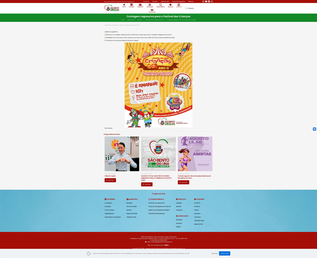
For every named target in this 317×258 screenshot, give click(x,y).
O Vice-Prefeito (109, 210)
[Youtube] (206, 1)
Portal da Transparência (156, 203)
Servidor (178, 206)
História (129, 210)
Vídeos (196, 210)
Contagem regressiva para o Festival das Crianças (181, 20)
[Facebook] (209, 1)
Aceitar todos (225, 253)
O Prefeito (108, 206)
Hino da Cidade (132, 206)
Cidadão (179, 203)
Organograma (109, 213)
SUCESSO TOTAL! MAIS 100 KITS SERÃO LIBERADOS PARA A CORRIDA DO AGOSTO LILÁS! (156, 178)
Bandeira (129, 203)
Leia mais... (215, 253)
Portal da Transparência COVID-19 (160, 206)
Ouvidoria (197, 217)
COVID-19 (197, 203)
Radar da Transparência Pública (159, 210)
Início (122, 20)
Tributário (179, 210)
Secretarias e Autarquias (113, 217)
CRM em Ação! (110, 176)
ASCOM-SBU (130, 20)
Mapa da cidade (132, 213)
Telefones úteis (131, 217)
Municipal (179, 220)
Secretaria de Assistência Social (154, 20)
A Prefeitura (108, 203)
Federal (178, 227)
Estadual (179, 223)
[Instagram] (203, 1)
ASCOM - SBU (118, 25)
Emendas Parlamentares (157, 213)
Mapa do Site (198, 224)
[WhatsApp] (212, 1)
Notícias (140, 20)
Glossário (197, 213)
